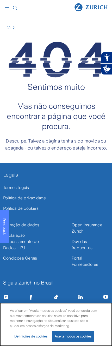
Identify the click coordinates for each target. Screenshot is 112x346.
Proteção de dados (21, 225)
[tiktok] (56, 297)
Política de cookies (21, 208)
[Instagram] (6, 297)
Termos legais (16, 187)
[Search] (15, 7)
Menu (8, 7)
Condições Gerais (20, 258)
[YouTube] (106, 297)
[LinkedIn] (81, 297)
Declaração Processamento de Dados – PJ (21, 241)
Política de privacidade (24, 198)
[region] (56, 324)
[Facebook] (31, 297)
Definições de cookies (30, 336)
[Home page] (91, 7)
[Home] (10, 27)
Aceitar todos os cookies (73, 336)
